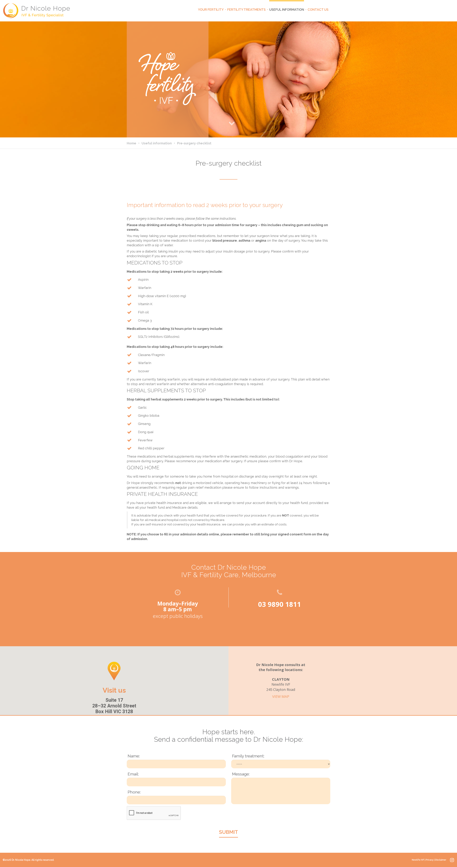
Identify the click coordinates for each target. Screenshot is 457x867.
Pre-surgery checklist (194, 143)
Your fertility (211, 9)
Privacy (429, 860)
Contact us (318, 9)
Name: (134, 755)
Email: (133, 774)
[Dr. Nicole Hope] (37, 10)
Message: (241, 774)
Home (131, 143)
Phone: (134, 792)
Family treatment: (248, 755)
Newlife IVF (418, 860)
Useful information (286, 9)
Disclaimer (440, 860)
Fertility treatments (246, 9)
